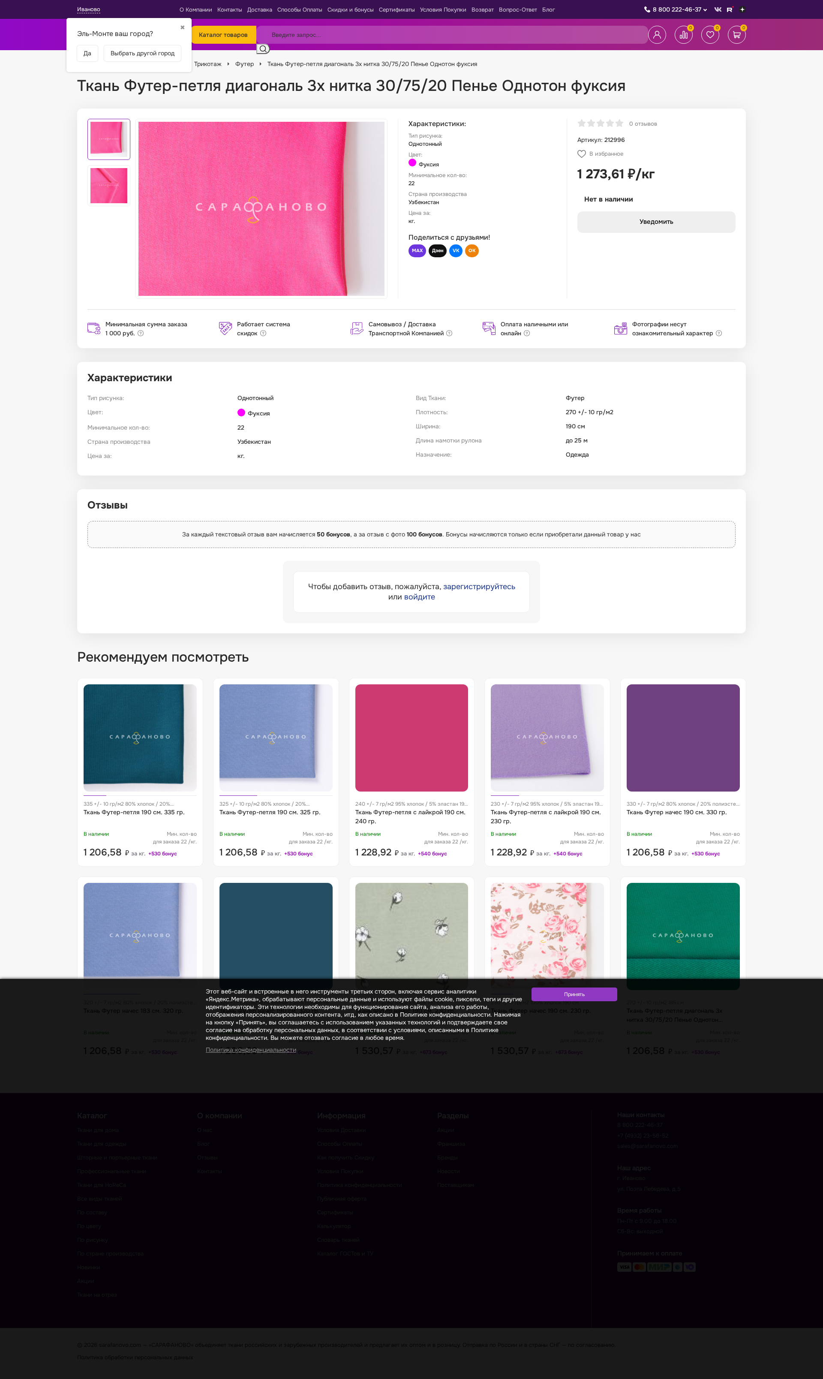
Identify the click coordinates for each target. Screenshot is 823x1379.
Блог (548, 9)
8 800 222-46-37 (677, 9)
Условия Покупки (443, 9)
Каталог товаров (223, 35)
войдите (419, 597)
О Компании (196, 9)
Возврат (483, 9)
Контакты (229, 9)
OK (472, 250)
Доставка (259, 9)
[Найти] (263, 49)
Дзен (437, 250)
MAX (417, 250)
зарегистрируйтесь (479, 586)
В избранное (606, 153)
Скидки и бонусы (350, 9)
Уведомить (656, 221)
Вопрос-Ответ (518, 9)
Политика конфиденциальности (251, 1050)
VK (456, 250)
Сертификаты (397, 9)
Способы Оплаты (299, 9)
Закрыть (806, 1373)
